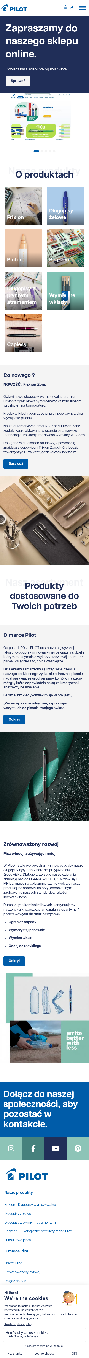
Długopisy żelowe (18, 1214)
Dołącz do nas (15, 1281)
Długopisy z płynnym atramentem (30, 1222)
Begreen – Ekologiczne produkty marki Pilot (38, 1231)
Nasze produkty (19, 1193)
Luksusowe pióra (18, 1240)
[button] (36, 151)
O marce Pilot (16, 1252)
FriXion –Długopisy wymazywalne (30, 1205)
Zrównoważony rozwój (22, 1272)
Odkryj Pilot (13, 1263)
